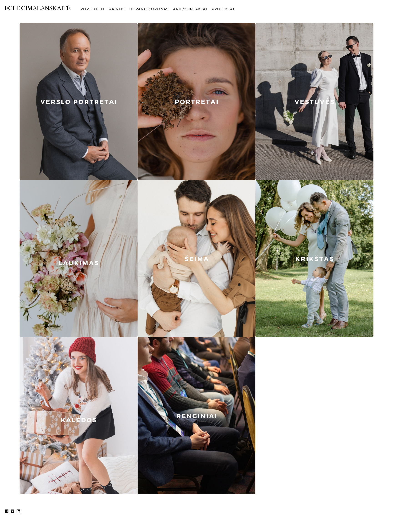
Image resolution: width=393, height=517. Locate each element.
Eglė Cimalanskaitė (37, 7)
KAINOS (117, 9)
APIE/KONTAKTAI (190, 9)
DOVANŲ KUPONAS (149, 9)
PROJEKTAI (223, 9)
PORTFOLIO (92, 9)
